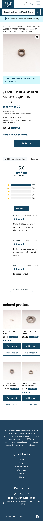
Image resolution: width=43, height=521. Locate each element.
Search (37, 12)
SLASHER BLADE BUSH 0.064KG (29, 384)
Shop (21, 463)
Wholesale (21, 470)
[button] (37, 37)
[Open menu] (38, 3)
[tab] (15, 159)
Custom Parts (21, 467)
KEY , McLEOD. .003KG (10, 332)
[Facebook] (37, 517)
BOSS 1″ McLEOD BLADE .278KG (10, 384)
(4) (18, 106)
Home (21, 459)
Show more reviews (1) (21, 289)
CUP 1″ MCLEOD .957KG (29, 332)
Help (21, 477)
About (21, 474)
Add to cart (27, 143)
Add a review (21, 209)
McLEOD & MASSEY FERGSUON (20, 113)
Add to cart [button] (12, 346)
